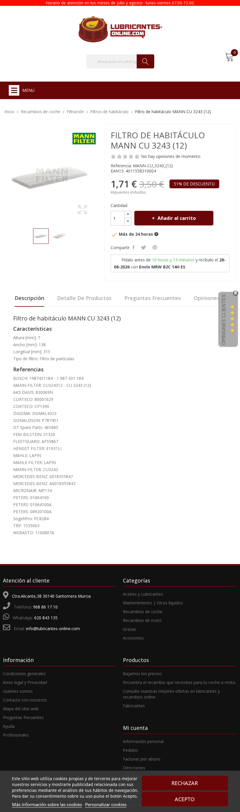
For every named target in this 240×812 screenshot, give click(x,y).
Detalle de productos (84, 297)
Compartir (134, 247)
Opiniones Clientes (223, 319)
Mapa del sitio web (21, 708)
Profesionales (16, 735)
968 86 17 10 (45, 607)
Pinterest (156, 247)
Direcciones (134, 767)
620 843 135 (46, 617)
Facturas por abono (141, 759)
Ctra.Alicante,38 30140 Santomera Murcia (51, 596)
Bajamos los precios (142, 673)
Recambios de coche (142, 611)
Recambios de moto (142, 620)
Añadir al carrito (176, 218)
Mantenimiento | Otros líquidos (153, 603)
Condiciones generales (24, 673)
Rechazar (185, 783)
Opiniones (207, 297)
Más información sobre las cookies (47, 804)
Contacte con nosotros (25, 700)
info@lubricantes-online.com (53, 628)
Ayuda (9, 726)
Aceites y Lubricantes (143, 594)
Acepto (185, 799)
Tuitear (144, 247)
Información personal (143, 741)
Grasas (129, 629)
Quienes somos (18, 691)
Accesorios (133, 638)
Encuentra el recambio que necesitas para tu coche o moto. (179, 682)
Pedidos (130, 750)
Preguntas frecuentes (152, 297)
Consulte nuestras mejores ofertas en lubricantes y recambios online (171, 694)
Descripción (29, 297)
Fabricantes (134, 705)
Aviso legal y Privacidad (25, 682)
